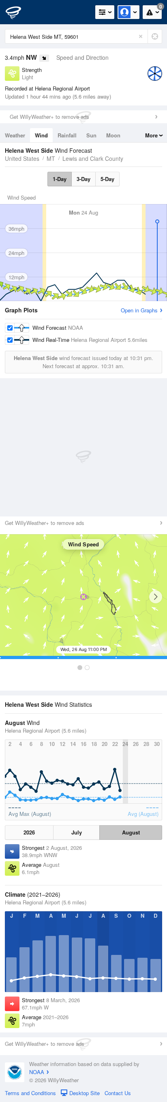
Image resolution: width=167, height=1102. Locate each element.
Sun (91, 135)
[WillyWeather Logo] (18, 12)
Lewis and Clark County (92, 158)
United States (22, 158)
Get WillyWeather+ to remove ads (49, 116)
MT (51, 158)
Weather (15, 135)
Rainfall (67, 135)
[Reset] (140, 36)
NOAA (36, 1072)
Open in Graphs (139, 310)
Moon (113, 135)
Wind (41, 135)
